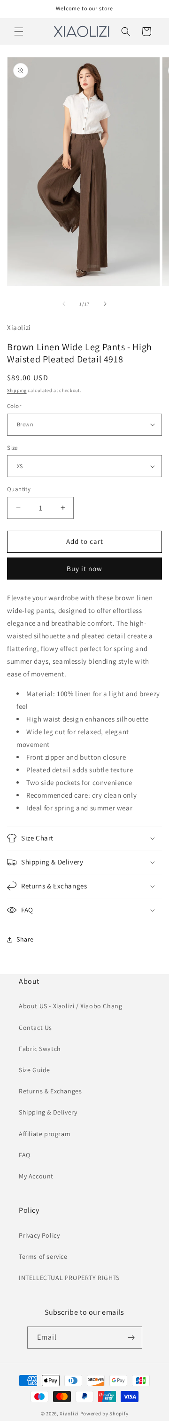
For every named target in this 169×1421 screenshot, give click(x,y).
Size (12, 448)
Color (14, 406)
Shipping (17, 390)
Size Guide (34, 1070)
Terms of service (43, 1256)
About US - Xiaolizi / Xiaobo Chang (70, 1006)
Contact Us (35, 1027)
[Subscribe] (131, 1338)
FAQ (25, 1155)
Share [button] (25, 939)
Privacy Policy (39, 1235)
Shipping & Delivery (48, 1112)
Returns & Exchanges (50, 1091)
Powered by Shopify (104, 1413)
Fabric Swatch (40, 1048)
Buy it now (84, 568)
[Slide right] (105, 303)
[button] (18, 31)
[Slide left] (64, 303)
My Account (36, 1176)
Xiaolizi (69, 1413)
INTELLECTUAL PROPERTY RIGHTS (69, 1277)
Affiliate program (44, 1134)
